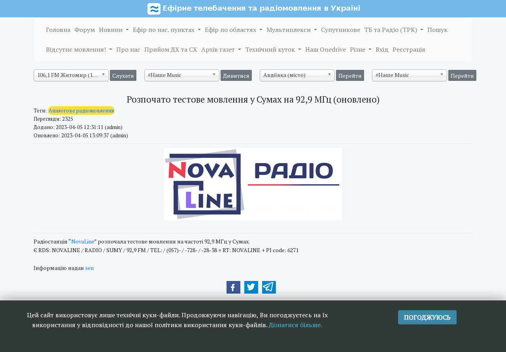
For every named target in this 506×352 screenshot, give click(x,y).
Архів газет (218, 49)
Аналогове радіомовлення (81, 110)
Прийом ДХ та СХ (170, 49)
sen (89, 267)
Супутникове (340, 29)
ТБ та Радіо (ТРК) (391, 29)
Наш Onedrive (325, 49)
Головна (58, 29)
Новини (111, 29)
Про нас (128, 49)
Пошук (437, 29)
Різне (358, 49)
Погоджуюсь (427, 317)
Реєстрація (409, 49)
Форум (84, 29)
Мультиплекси (289, 29)
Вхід (382, 49)
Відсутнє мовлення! (77, 49)
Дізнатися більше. (295, 324)
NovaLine (82, 241)
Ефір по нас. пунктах (164, 29)
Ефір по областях (231, 29)
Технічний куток (270, 49)
